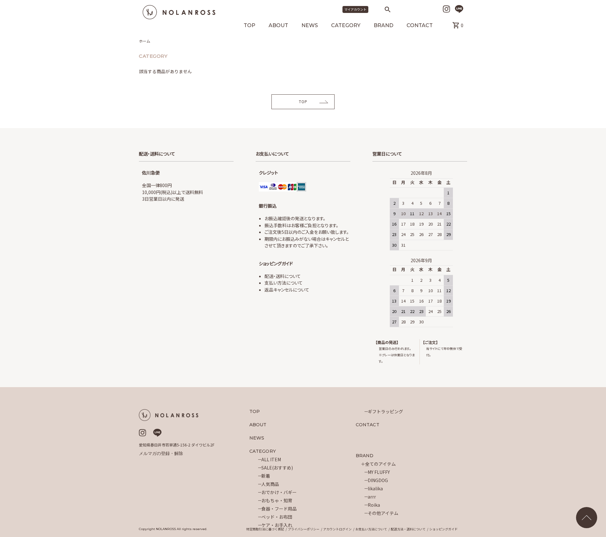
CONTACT (420, 25)
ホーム (144, 41)
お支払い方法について (371, 529)
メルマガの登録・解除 (161, 453)
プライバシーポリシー (303, 529)
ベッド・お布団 (276, 517)
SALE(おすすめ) (277, 467)
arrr (372, 496)
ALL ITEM (271, 459)
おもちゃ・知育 (276, 500)
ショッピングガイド (443, 529)
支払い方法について (283, 283)
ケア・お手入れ (276, 525)
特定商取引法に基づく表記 (265, 529)
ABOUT (278, 25)
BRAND (383, 25)
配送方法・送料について (408, 529)
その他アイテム (383, 513)
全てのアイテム (380, 464)
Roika (374, 505)
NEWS (309, 25)
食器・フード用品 (279, 508)
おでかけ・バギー (279, 492)
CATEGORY (345, 25)
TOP (249, 25)
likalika (375, 488)
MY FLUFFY (379, 472)
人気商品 (270, 484)
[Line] (459, 9)
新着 (265, 476)
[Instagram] (446, 9)
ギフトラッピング (385, 411)
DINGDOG (378, 480)
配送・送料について (282, 276)
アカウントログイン (337, 529)
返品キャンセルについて (286, 289)
